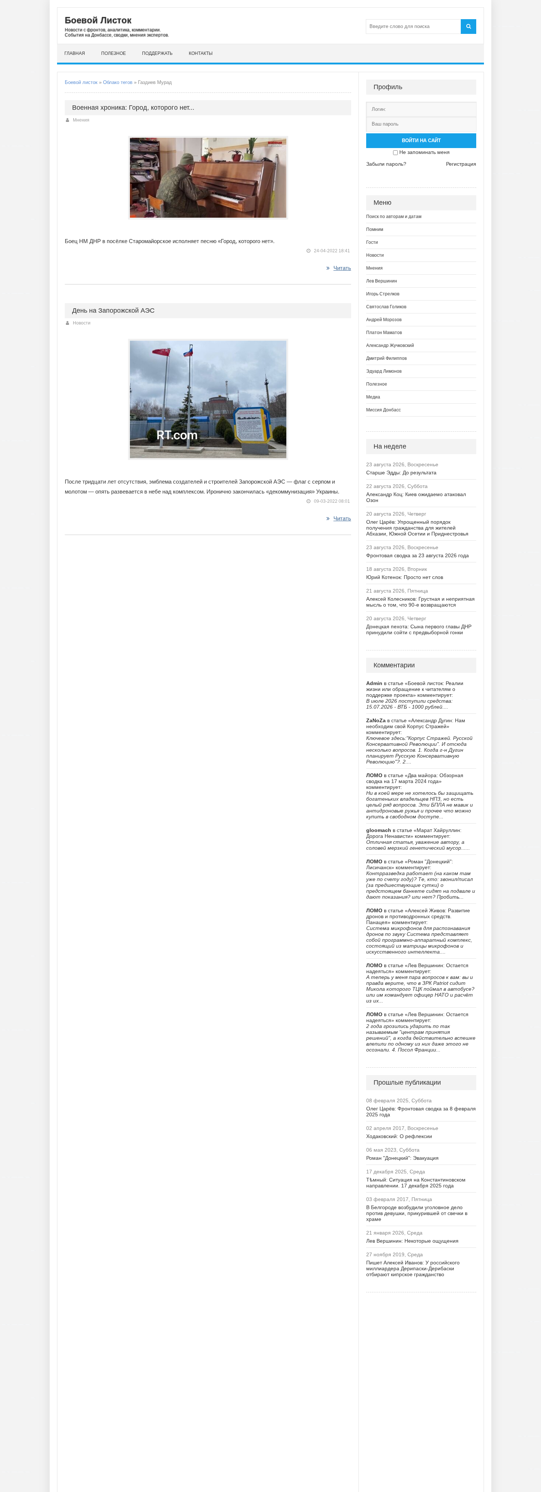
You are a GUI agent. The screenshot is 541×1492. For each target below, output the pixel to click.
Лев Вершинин (381, 281)
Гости (372, 242)
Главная (74, 53)
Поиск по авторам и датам (393, 216)
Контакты (201, 53)
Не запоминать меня (424, 152)
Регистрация (461, 164)
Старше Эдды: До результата (401, 472)
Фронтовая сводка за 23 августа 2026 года (417, 555)
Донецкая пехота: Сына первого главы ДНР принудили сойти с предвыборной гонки (418, 629)
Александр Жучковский (390, 345)
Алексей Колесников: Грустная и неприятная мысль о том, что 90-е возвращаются (420, 602)
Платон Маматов (384, 332)
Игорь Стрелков (382, 293)
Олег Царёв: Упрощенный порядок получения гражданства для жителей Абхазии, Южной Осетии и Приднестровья (417, 528)
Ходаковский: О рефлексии (399, 1136)
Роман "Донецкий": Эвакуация (402, 1158)
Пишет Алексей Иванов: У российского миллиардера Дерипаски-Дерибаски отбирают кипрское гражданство (413, 1268)
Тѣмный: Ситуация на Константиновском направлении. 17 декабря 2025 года (416, 1183)
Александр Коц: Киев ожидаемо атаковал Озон (416, 497)
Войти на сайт (421, 140)
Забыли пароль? (386, 164)
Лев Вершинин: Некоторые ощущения (412, 1241)
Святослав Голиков (386, 306)
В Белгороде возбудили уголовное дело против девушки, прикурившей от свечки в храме (416, 1213)
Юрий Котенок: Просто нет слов (404, 577)
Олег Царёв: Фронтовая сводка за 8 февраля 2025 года (421, 1111)
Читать (342, 268)
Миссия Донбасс (383, 410)
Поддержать (157, 53)
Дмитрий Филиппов (386, 358)
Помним (374, 229)
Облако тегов (117, 82)
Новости (82, 323)
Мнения (81, 120)
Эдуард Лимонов (384, 371)
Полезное (113, 53)
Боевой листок (81, 82)
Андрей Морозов (384, 319)
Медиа (373, 397)
